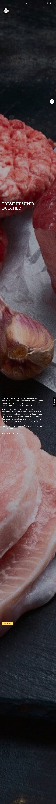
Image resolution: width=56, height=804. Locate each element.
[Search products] (52, 101)
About (9, 2)
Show (54, 402)
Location (15, 2)
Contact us (5, 4)
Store (3, 2)
